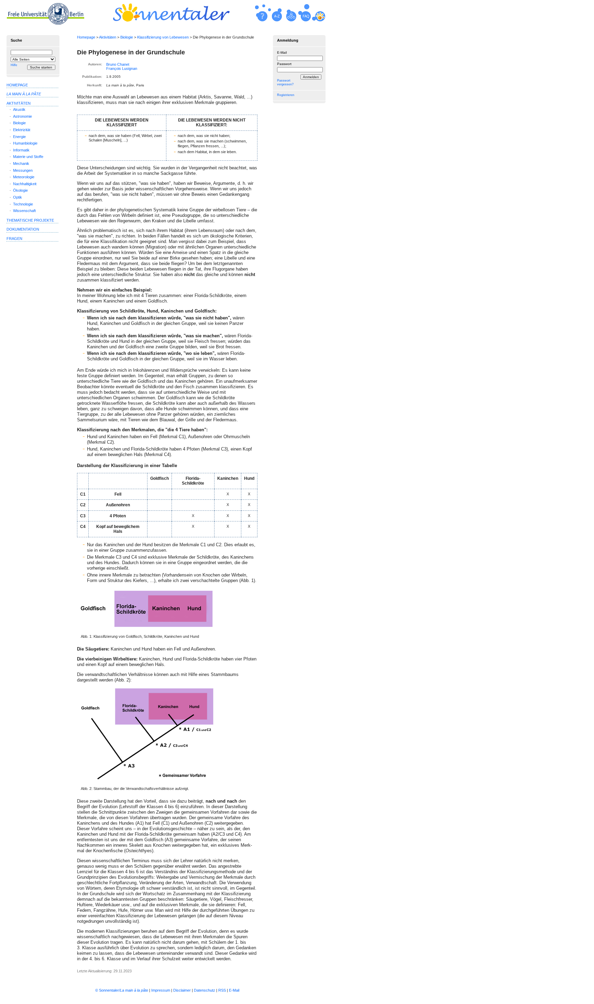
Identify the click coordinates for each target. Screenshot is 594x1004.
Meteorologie (23, 177)
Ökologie (20, 190)
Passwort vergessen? (285, 82)
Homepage (86, 37)
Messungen (23, 170)
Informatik (21, 150)
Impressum (160, 990)
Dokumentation (23, 229)
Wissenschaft (24, 211)
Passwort (284, 64)
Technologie (23, 204)
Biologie (126, 37)
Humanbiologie (25, 143)
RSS (222, 990)
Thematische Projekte (30, 220)
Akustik (19, 109)
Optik (17, 197)
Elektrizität (21, 130)
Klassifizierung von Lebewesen (163, 37)
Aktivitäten (107, 37)
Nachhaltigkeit (24, 184)
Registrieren (285, 95)
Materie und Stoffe (28, 157)
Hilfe (14, 65)
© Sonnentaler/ (121, 990)
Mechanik (21, 163)
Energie (19, 137)
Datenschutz (204, 990)
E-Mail (282, 52)
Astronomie (22, 116)
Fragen (14, 238)
